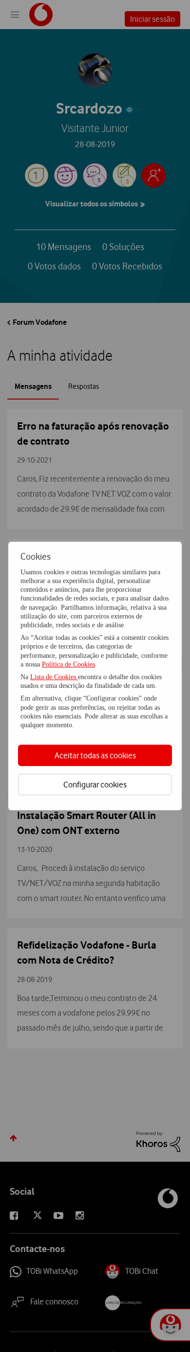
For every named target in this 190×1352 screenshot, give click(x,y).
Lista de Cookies (54, 677)
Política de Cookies (68, 664)
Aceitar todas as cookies (95, 755)
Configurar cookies (95, 784)
